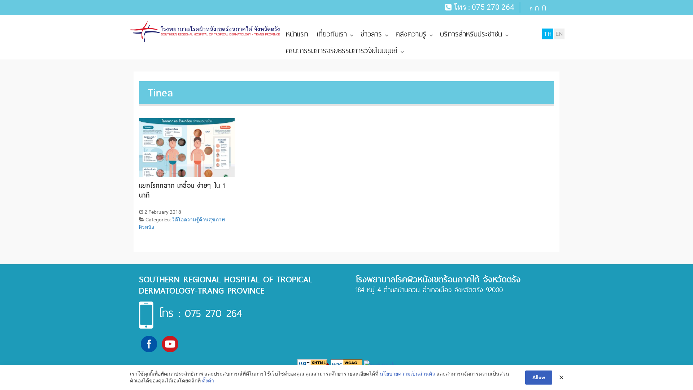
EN (559, 33)
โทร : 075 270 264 (200, 313)
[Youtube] (170, 343)
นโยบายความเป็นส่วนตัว (407, 374)
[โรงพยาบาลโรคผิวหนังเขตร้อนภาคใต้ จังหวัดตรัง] (206, 31)
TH (548, 33)
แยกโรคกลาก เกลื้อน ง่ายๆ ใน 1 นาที (182, 190)
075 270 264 (493, 7)
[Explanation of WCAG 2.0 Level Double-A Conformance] (346, 364)
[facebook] (149, 343)
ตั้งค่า (208, 381)
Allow (538, 377)
